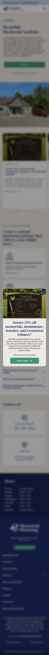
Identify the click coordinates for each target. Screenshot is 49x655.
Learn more (22, 360)
